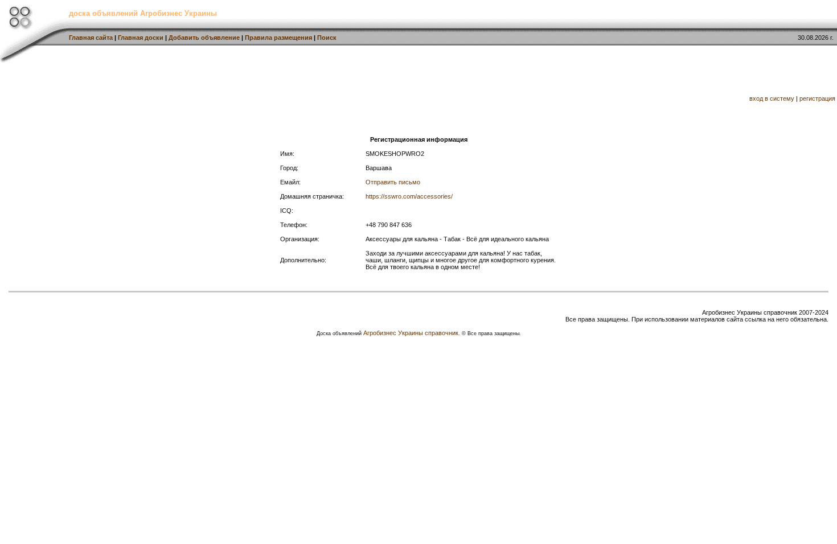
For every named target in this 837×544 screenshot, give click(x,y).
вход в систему (771, 98)
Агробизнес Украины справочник (410, 332)
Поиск (327, 37)
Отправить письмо (393, 182)
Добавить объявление (204, 37)
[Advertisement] (345, 88)
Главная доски (140, 37)
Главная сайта (91, 37)
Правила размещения (278, 37)
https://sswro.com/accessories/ (409, 196)
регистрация (817, 98)
